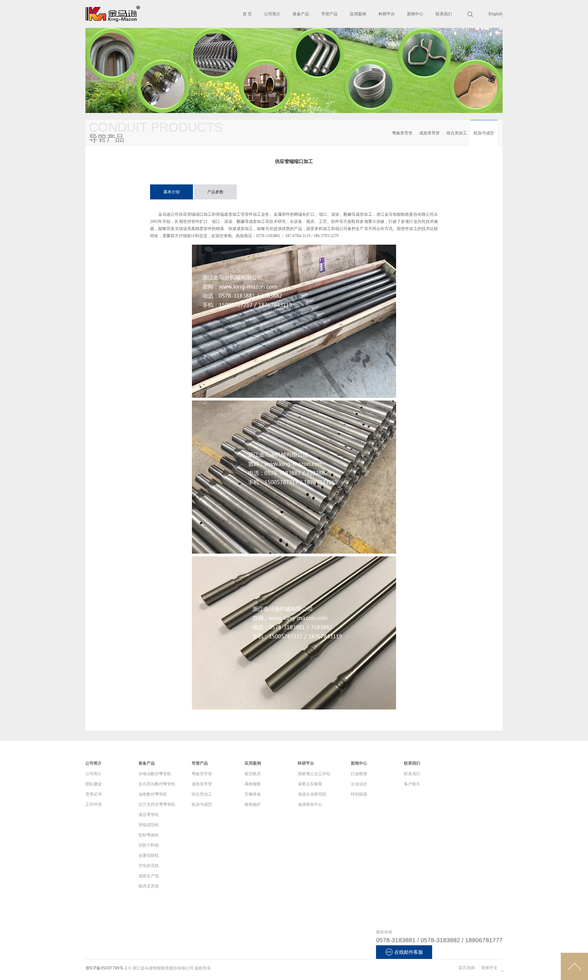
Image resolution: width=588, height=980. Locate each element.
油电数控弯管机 (152, 794)
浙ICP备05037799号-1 (106, 968)
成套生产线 (148, 875)
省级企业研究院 (312, 794)
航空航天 (253, 773)
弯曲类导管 (402, 133)
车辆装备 (253, 794)
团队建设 (93, 784)
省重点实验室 (310, 784)
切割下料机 (148, 845)
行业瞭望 (359, 773)
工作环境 (93, 804)
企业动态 (359, 784)
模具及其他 (148, 886)
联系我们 (412, 773)
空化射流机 (148, 865)
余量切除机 (148, 855)
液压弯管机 (148, 814)
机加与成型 (484, 133)
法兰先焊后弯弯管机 (156, 804)
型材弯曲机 (148, 835)
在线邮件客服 (408, 952)
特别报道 (359, 794)
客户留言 (412, 784)
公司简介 (93, 773)
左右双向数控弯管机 (156, 784)
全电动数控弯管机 (154, 773)
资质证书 (93, 794)
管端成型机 (148, 824)
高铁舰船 (253, 784)
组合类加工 (456, 133)
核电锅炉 (253, 804)
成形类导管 (429, 133)
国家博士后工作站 (314, 773)
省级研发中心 (310, 804)
